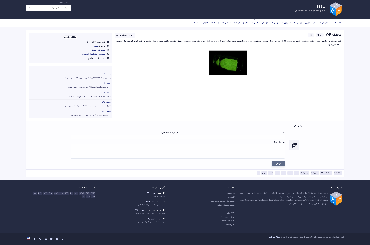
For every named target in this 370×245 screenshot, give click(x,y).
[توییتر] (52, 238)
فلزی (283, 173)
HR (71, 193)
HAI (93, 197)
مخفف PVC (88, 113)
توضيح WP (304, 173)
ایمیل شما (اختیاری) (169, 132)
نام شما (282, 132)
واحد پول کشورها (228, 212)
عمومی (205, 22)
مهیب (290, 173)
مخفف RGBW (88, 94)
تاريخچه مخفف (228, 220)
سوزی (264, 173)
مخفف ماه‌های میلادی (226, 205)
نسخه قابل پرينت (98, 50)
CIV (35, 193)
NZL (39, 193)
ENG (50, 193)
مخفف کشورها (229, 209)
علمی (256, 22)
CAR (87, 193)
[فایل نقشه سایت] (63, 238)
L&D (76, 193)
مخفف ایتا (152, 219)
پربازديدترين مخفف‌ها (226, 216)
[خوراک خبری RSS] (57, 238)
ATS (66, 193)
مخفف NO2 (87, 104)
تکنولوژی (287, 22)
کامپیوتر (325, 22)
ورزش (276, 22)
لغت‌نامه (231, 197)
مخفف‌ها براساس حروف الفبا (223, 201)
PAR (88, 197)
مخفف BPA (87, 76)
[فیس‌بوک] (34, 238)
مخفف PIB (89, 85)
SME (93, 193)
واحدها (216, 22)
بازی (315, 22)
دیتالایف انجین (274, 237)
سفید (296, 173)
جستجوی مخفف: (65, 2)
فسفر (277, 173)
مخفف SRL (139, 210)
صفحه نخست (337, 22)
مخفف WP (338, 173)
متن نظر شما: (279, 142)
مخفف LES (150, 193)
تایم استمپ (230, 224)
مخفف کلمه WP (326, 173)
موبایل (307, 22)
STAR (82, 193)
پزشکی (299, 22)
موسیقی (265, 22)
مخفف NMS (151, 201)
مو (258, 173)
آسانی (271, 173)
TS (83, 197)
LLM (61, 193)
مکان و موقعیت (242, 22)
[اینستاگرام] (46, 238)
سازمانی (228, 22)
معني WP (314, 173)
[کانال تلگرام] (40, 238)
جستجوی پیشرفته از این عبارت (93, 54)
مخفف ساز (230, 193)
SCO (56, 193)
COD (45, 193)
